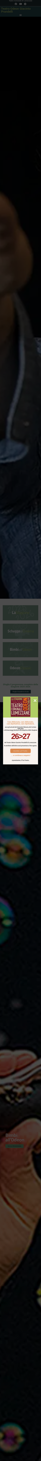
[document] (20, 730)
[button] (35, 700)
